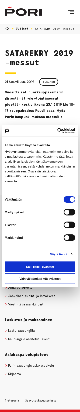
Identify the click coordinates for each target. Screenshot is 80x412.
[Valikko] (71, 12)
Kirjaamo (14, 374)
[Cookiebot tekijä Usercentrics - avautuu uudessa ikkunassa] (57, 130)
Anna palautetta (19, 287)
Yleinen (49, 81)
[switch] (69, 212)
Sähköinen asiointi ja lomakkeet (31, 296)
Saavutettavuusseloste (40, 400)
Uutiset (22, 28)
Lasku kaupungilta (21, 331)
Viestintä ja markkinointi (25, 304)
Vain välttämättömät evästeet (40, 278)
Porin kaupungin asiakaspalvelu (30, 365)
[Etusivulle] (23, 11)
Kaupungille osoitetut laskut (28, 339)
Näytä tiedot (58, 254)
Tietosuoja (12, 400)
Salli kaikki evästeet (40, 266)
